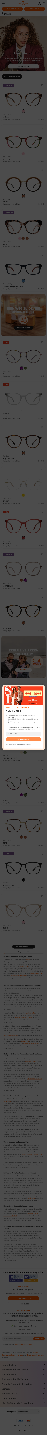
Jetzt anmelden (23, 739)
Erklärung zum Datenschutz (23, 744)
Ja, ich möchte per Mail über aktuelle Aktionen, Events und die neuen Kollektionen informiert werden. (24, 728)
